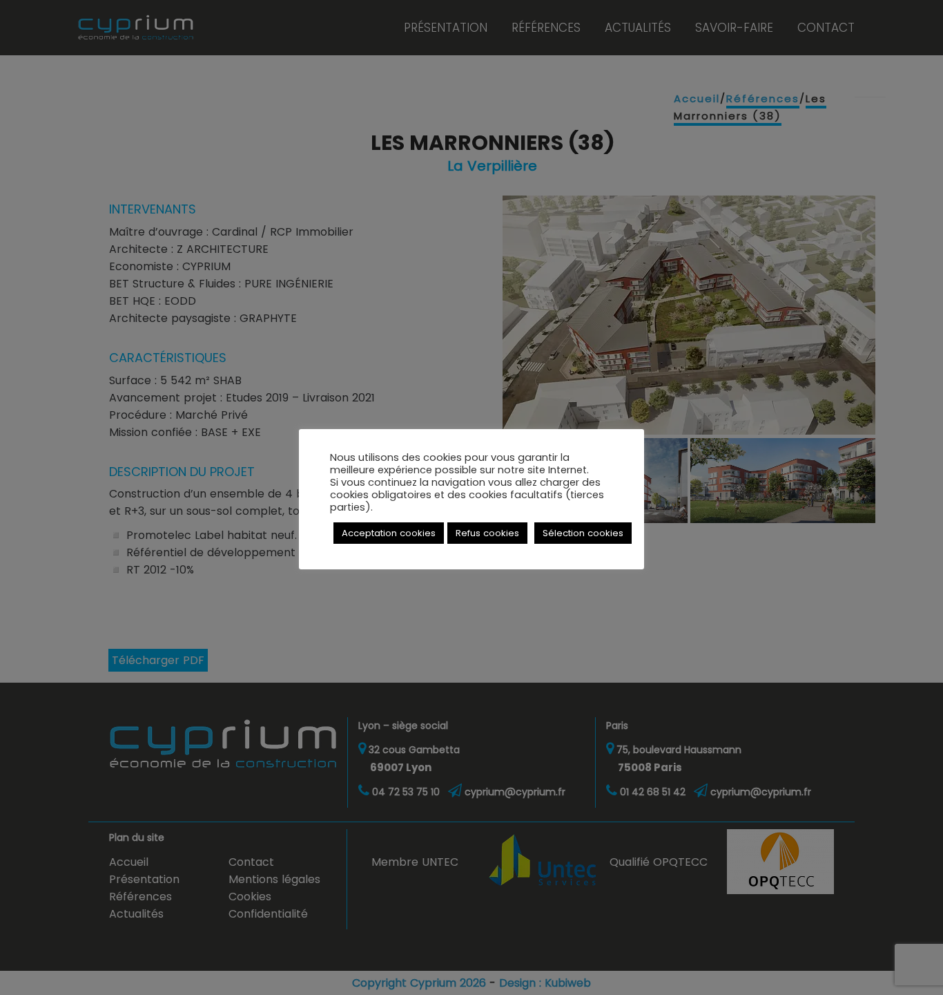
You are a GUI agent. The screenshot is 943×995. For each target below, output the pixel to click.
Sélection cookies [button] (583, 533)
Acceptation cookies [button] (389, 533)
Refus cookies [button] (487, 533)
